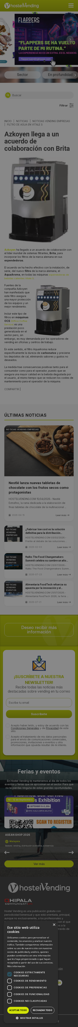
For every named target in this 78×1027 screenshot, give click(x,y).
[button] (30, 1018)
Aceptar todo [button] (18, 1010)
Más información (16, 966)
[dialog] (39, 513)
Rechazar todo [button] (42, 1010)
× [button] (54, 924)
